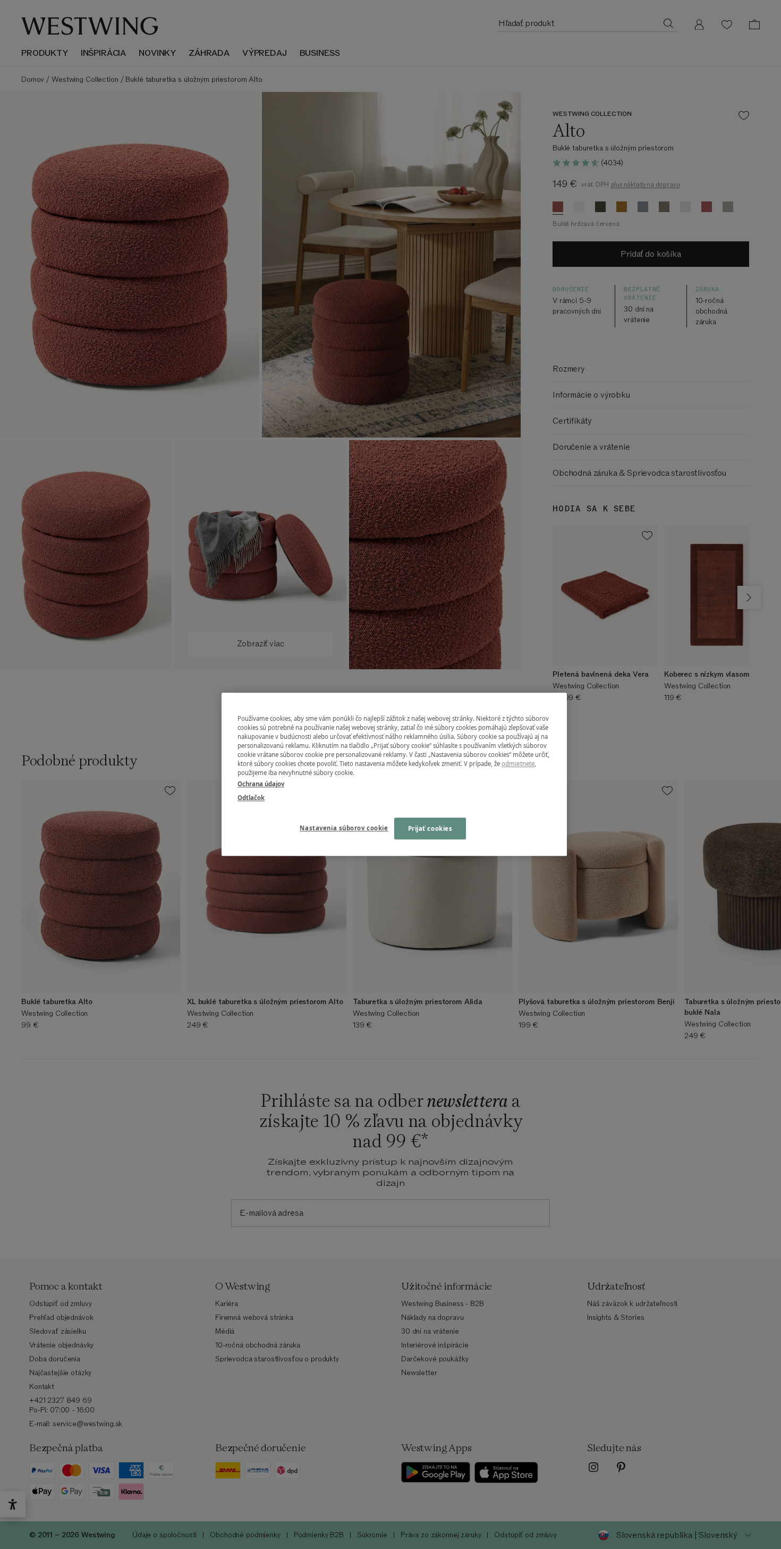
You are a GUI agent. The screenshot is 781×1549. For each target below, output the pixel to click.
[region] (394, 774)
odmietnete (518, 764)
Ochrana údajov (260, 784)
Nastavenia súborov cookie (344, 828)
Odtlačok (251, 798)
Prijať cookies (430, 828)
